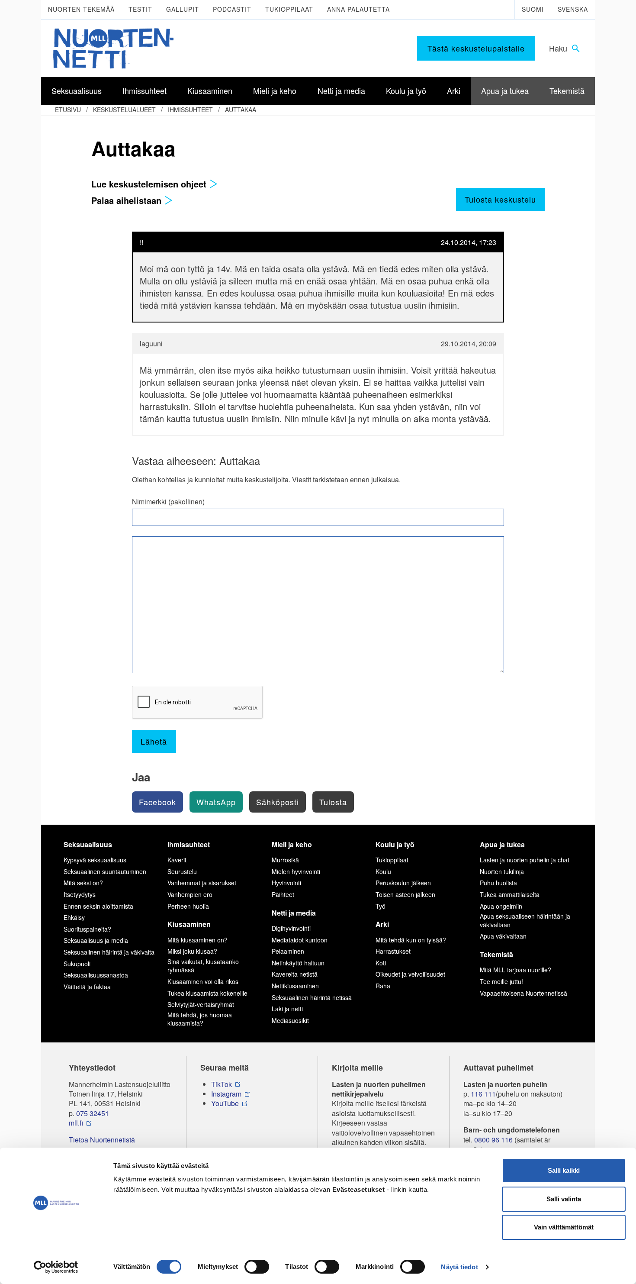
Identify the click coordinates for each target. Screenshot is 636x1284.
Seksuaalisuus (88, 844)
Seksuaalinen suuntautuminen (105, 871)
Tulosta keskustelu (500, 199)
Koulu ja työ (395, 844)
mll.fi (76, 1123)
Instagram (226, 1094)
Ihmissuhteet (190, 109)
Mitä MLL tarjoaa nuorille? (515, 969)
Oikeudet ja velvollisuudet (410, 974)
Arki (382, 924)
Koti (381, 962)
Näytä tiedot (459, 1267)
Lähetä (154, 741)
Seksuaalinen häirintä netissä (312, 997)
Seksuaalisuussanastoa (96, 975)
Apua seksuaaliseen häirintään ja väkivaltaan (525, 920)
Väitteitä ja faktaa (87, 986)
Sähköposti (277, 801)
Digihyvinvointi (291, 928)
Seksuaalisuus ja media (96, 940)
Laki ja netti (287, 1008)
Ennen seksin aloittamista (98, 906)
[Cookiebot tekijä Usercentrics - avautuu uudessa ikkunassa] (56, 1267)
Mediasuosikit (290, 1020)
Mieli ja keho (292, 844)
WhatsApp (216, 801)
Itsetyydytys (80, 894)
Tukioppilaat (289, 9)
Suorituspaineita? (87, 929)
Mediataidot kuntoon (300, 940)
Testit (140, 9)
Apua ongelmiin (501, 906)
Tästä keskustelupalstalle (476, 48)
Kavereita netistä (295, 974)
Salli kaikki (564, 1170)
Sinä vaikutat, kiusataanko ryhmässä (203, 965)
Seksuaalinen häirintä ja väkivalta (109, 952)
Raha (383, 985)
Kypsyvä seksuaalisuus (95, 859)
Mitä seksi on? (83, 882)
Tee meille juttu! (501, 981)
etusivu (68, 109)
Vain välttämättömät (564, 1227)
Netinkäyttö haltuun (298, 962)
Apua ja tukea (502, 844)
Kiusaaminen (189, 924)
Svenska (573, 9)
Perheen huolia (188, 906)
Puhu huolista (498, 882)
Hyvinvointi (286, 882)
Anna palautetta (358, 9)
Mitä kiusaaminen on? (197, 940)
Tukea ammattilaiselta (510, 894)
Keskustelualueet (124, 109)
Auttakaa (240, 109)
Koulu (383, 871)
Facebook (157, 801)
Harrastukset (393, 951)
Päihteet (283, 894)
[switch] (256, 1267)
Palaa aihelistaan (127, 200)
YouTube (225, 1103)
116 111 (483, 1094)
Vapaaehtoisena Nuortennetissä (523, 993)
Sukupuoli (77, 963)
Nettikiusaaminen (295, 985)
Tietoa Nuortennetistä (102, 1140)
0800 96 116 (493, 1140)
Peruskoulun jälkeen (403, 882)
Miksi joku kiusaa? (192, 951)
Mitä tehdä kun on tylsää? (411, 940)
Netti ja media (294, 913)
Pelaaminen (288, 951)
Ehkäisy (74, 917)
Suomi (533, 9)
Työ (380, 906)
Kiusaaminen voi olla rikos (202, 981)
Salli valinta (563, 1199)
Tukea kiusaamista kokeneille (207, 993)
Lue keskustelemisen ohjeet (150, 183)
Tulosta (333, 801)
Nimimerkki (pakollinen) (168, 502)
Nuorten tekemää (81, 9)
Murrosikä (285, 859)
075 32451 (92, 1113)
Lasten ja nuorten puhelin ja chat (524, 859)
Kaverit (176, 859)
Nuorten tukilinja (502, 871)
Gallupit (182, 9)
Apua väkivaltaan (503, 936)
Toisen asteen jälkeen (405, 894)
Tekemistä (496, 954)
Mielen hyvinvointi (296, 871)
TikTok (221, 1084)
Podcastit (232, 9)
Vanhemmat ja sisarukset (201, 882)
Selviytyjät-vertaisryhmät (200, 1004)
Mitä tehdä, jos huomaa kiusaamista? (199, 1019)
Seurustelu (182, 871)
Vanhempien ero (189, 894)
